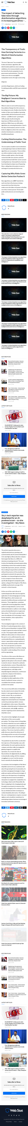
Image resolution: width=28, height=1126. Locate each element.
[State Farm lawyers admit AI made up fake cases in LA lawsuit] (14, 935)
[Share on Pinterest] (8, 28)
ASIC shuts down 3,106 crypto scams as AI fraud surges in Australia (12, 842)
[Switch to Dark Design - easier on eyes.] (23, 2)
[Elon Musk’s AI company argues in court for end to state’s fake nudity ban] (14, 874)
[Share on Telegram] (14, 28)
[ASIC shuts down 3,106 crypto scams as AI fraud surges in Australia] (14, 833)
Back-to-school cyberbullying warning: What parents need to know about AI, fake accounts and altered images (13, 863)
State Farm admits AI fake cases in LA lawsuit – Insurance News (13, 904)
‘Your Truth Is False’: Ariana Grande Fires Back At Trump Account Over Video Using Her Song (16, 389)
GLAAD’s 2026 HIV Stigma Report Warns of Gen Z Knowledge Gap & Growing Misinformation (16, 381)
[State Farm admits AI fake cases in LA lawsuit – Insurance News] (14, 894)
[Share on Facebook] (2, 28)
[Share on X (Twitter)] (5, 28)
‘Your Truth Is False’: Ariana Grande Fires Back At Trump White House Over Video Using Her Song (17, 398)
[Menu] (2, 2)
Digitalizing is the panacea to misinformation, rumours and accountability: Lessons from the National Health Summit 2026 (16, 372)
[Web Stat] (9, 2)
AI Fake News (4, 512)
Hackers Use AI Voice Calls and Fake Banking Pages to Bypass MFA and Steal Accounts (13, 924)
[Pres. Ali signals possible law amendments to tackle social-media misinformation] (14, 440)
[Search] (26, 2)
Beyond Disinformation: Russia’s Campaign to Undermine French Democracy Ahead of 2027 (16, 362)
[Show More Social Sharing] (16, 28)
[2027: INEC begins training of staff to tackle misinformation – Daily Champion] (14, 463)
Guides (3, 9)
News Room (8, 24)
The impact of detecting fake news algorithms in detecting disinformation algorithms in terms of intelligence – (13, 347)
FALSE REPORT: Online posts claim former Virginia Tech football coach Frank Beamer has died (14, 426)
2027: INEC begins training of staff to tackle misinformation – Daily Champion (15, 472)
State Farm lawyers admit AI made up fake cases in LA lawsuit (12, 944)
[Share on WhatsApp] (11, 28)
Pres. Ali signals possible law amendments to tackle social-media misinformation (14, 450)
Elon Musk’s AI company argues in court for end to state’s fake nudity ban (12, 884)
